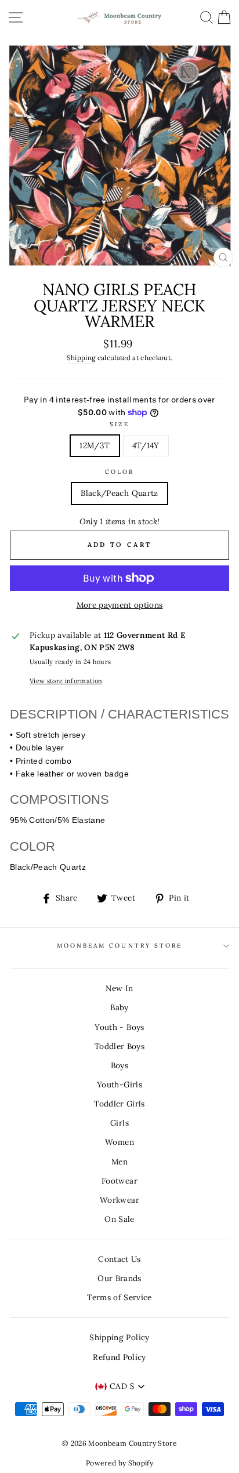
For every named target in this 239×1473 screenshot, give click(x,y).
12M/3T (94, 445)
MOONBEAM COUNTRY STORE (119, 945)
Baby (119, 1007)
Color (119, 472)
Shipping (81, 357)
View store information (66, 681)
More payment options (120, 605)
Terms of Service (119, 1297)
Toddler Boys (119, 1046)
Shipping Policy (119, 1337)
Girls (119, 1123)
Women (119, 1142)
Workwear (119, 1200)
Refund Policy (119, 1357)
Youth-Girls (119, 1084)
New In (119, 988)
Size (119, 424)
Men (119, 1161)
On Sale (119, 1219)
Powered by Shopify (119, 1463)
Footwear (119, 1181)
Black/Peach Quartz (119, 493)
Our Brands (119, 1278)
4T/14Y (146, 445)
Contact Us (119, 1259)
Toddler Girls (119, 1103)
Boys (119, 1065)
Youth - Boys (119, 1027)
